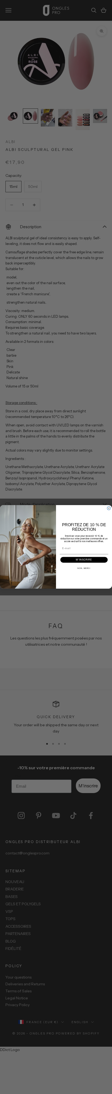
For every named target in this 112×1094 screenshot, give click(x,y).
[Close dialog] (109, 508)
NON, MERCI (84, 568)
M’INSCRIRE (84, 560)
